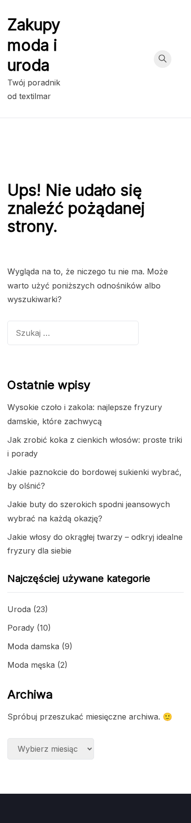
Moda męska (31, 665)
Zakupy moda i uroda (33, 45)
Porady (20, 628)
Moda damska (33, 646)
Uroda (19, 609)
